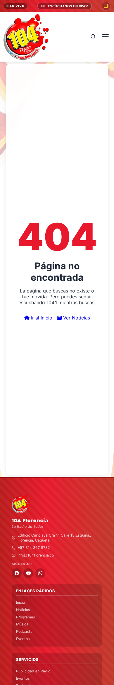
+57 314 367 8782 (34, 547)
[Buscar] (93, 37)
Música (22, 624)
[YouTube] (28, 573)
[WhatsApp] (40, 573)
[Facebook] (17, 573)
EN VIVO (17, 6)
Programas (25, 617)
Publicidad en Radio (33, 671)
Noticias (23, 610)
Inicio (20, 602)
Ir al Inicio (41, 318)
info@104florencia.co (36, 555)
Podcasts (24, 631)
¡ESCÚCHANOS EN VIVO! (67, 6)
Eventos (23, 639)
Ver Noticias (76, 318)
